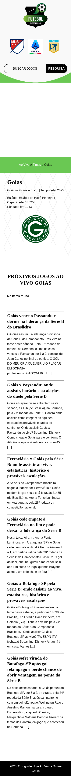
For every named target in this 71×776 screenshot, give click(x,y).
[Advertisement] (35, 119)
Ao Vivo (24, 164)
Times (37, 164)
